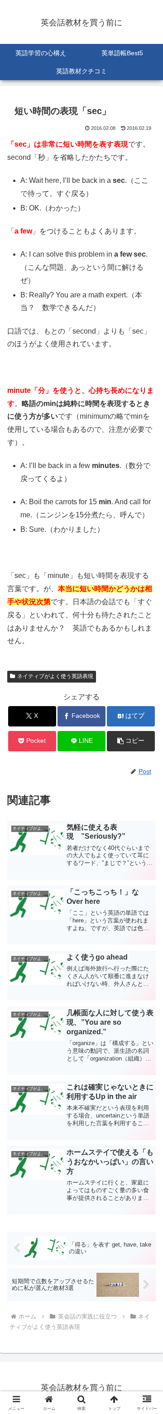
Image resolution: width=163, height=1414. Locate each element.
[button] (131, 741)
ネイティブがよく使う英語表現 (55, 676)
